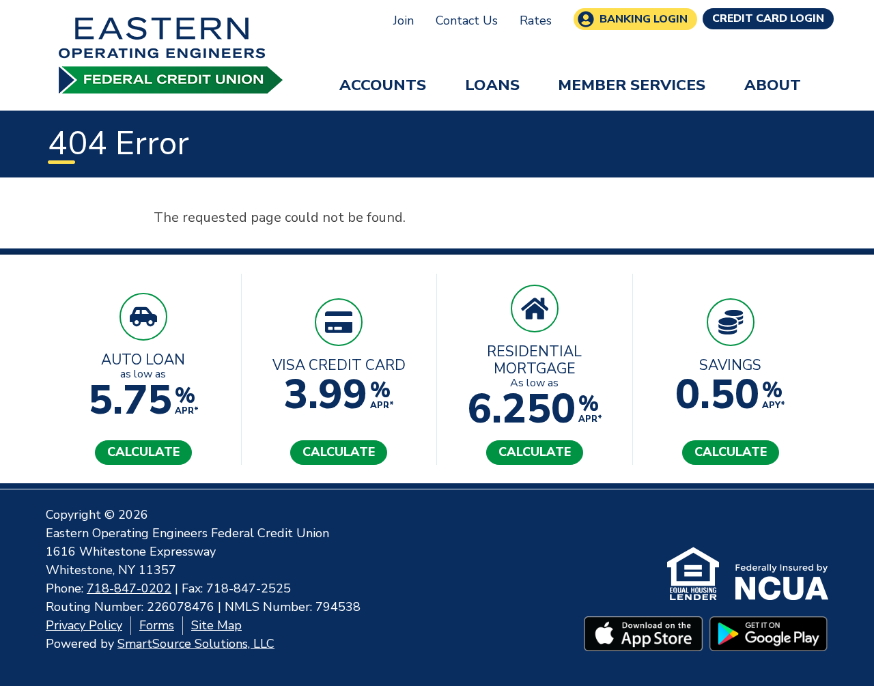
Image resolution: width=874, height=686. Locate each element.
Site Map (216, 625)
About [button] (772, 85)
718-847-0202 (129, 588)
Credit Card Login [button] (768, 18)
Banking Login (644, 19)
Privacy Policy (84, 625)
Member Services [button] (631, 85)
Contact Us (467, 20)
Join (403, 20)
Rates (536, 20)
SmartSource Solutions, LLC (195, 643)
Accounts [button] (382, 85)
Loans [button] (492, 85)
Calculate (143, 452)
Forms (156, 625)
